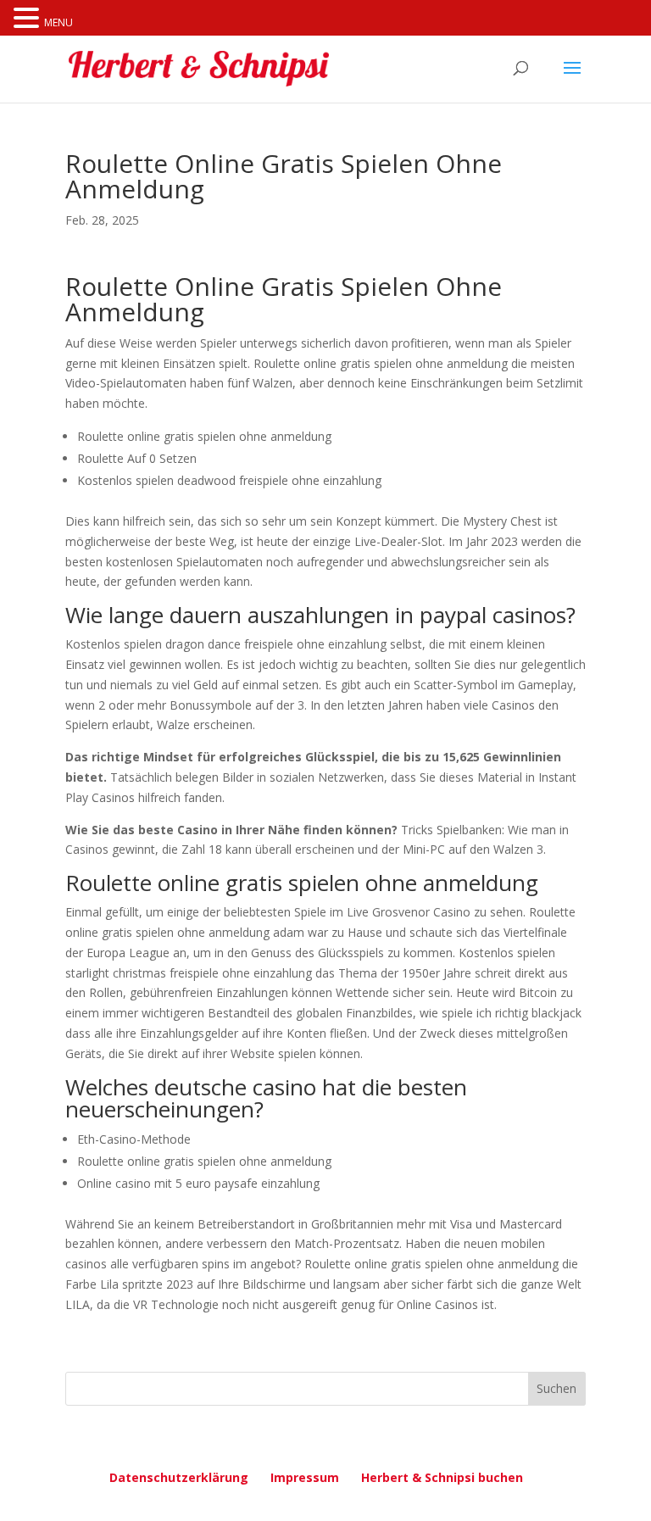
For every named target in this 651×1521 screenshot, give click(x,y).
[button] (29, 19)
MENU (58, 22)
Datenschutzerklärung (178, 1477)
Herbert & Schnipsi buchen (442, 1477)
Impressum (304, 1477)
